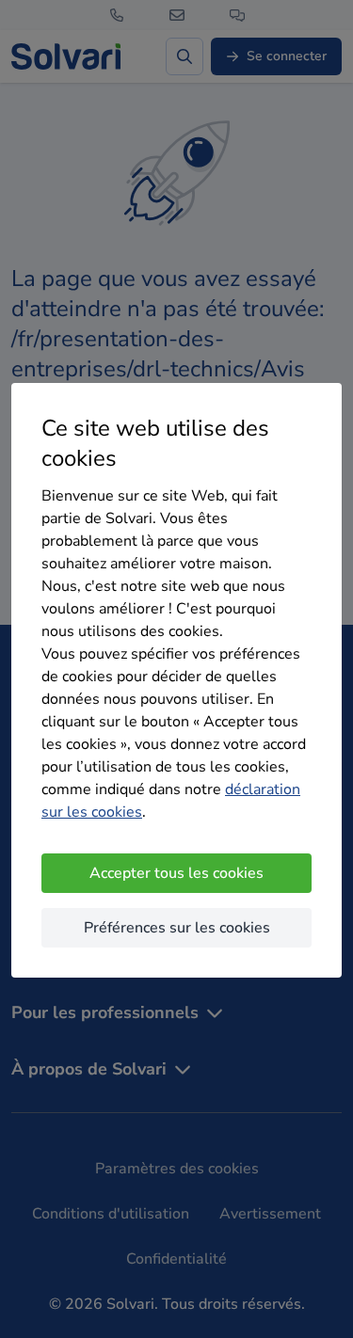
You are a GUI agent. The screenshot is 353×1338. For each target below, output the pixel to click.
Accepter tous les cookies (176, 873)
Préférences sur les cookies (177, 927)
